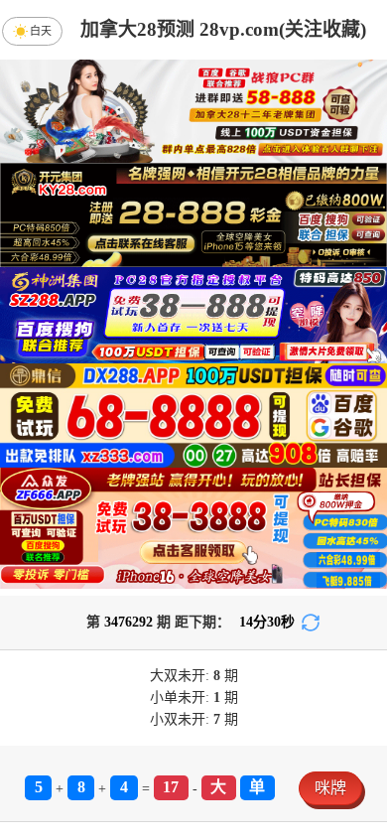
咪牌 (330, 787)
